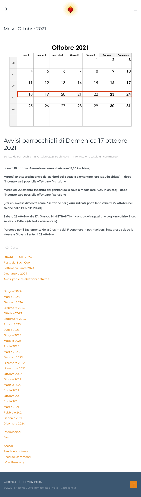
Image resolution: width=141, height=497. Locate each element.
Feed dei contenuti (17, 451)
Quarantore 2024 (15, 273)
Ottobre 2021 (12, 396)
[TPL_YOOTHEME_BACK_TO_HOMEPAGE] (70, 9)
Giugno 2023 (12, 335)
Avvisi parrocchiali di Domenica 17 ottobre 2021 (65, 144)
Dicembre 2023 (14, 307)
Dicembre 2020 (14, 423)
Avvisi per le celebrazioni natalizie (26, 279)
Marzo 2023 (11, 352)
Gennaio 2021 (13, 418)
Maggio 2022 (12, 385)
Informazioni (81, 156)
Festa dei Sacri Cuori (18, 262)
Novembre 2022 (15, 368)
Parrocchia (24, 156)
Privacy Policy (32, 481)
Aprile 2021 (11, 401)
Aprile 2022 (11, 390)
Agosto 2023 (12, 324)
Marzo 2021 (11, 407)
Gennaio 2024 (13, 302)
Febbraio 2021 (13, 412)
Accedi (8, 446)
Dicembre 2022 (14, 363)
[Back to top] (133, 484)
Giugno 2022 (12, 379)
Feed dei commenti (17, 457)
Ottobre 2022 (13, 374)
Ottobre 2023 (13, 313)
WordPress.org (14, 462)
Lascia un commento (104, 156)
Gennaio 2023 (13, 357)
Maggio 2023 (12, 340)
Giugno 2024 (12, 291)
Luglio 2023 (11, 329)
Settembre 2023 (15, 318)
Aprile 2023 (11, 346)
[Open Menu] (135, 9)
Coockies (10, 481)
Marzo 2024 (12, 296)
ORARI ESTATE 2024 (18, 257)
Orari (7, 437)
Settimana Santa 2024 (19, 268)
